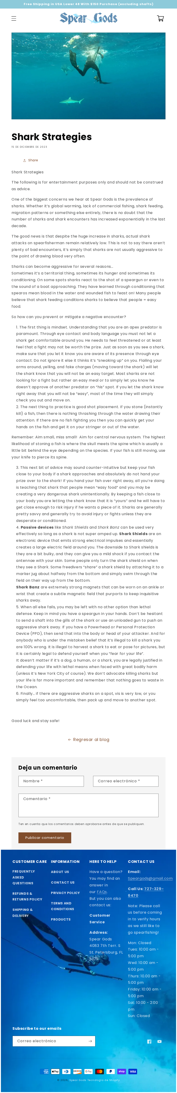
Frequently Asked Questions (23, 877)
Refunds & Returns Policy (27, 896)
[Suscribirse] (90, 1041)
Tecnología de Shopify (103, 1080)
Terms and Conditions (62, 906)
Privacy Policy (65, 893)
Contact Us (63, 882)
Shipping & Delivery (22, 912)
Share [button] (33, 160)
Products (61, 919)
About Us (60, 872)
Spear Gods (77, 1080)
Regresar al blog (91, 739)
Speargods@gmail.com (150, 878)
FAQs (102, 891)
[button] (14, 18)
